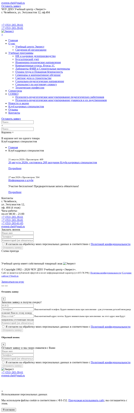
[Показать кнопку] (6, 285)
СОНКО (13, 93)
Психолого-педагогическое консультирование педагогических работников (59, 97)
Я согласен (9, 409)
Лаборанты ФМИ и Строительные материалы (42, 68)
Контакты (14, 112)
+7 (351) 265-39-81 (12, 28)
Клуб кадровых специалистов (26, 106)
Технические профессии (29, 87)
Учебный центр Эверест (29, 46)
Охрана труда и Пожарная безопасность (39, 71)
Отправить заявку (12, 247)
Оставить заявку (11, 6)
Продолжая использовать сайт (86, 400)
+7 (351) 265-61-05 (12, 223)
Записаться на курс (12, 281)
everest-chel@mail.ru (13, 2)
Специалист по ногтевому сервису (36, 84)
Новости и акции (18, 103)
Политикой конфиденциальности (111, 244)
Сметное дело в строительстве (33, 78)
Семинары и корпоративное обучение (38, 74)
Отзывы (13, 109)
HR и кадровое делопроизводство (35, 56)
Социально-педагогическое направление (39, 81)
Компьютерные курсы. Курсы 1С (35, 65)
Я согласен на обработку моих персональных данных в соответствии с (68, 244)
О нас (11, 43)
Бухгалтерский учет (27, 59)
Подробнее (14, 168)
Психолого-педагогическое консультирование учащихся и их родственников (61, 100)
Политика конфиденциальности (105, 272)
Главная (13, 40)
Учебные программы (20, 52)
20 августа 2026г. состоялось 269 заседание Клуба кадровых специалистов (52, 162)
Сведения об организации (30, 49)
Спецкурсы (15, 90)
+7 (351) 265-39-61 (12, 24)
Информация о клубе (21, 180)
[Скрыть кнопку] (2, 285)
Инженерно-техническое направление (38, 62)
